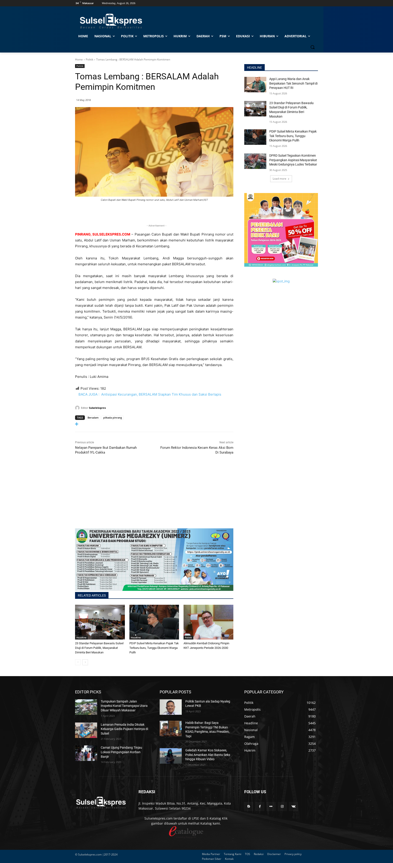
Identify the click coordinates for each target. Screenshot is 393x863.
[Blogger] (248, 806)
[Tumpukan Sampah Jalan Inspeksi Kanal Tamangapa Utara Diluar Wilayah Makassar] (86, 707)
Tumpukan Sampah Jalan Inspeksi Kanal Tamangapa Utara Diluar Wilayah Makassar (124, 706)
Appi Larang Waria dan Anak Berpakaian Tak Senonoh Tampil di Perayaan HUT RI (293, 83)
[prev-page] (78, 662)
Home (79, 59)
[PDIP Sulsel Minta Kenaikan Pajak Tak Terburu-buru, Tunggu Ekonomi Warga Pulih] (154, 622)
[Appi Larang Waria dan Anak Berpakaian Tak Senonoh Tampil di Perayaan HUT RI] (255, 84)
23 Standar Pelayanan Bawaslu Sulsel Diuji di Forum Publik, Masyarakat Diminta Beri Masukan (99, 648)
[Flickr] (271, 806)
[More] (154, 424)
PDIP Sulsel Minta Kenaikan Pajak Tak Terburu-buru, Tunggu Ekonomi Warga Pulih (154, 648)
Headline (81, 637)
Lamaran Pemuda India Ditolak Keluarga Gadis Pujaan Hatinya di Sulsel (124, 729)
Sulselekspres (97, 407)
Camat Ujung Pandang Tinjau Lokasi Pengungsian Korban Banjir (121, 752)
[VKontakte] (293, 806)
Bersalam (93, 417)
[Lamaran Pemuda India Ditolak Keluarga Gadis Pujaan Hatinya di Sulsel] (86, 730)
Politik (89, 59)
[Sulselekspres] (78, 408)
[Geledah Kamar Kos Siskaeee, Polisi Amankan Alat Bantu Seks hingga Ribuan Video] (171, 756)
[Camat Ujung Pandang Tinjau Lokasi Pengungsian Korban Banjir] (86, 753)
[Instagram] (282, 806)
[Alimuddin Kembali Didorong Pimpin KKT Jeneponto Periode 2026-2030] (208, 622)
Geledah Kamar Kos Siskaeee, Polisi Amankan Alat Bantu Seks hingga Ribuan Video (207, 754)
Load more (279, 179)
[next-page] (85, 662)
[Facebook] (259, 806)
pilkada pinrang (112, 417)
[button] (312, 47)
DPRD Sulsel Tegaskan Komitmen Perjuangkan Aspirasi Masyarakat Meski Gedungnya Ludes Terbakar (293, 160)
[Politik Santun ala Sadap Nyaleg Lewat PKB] (171, 707)
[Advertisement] (154, 496)
